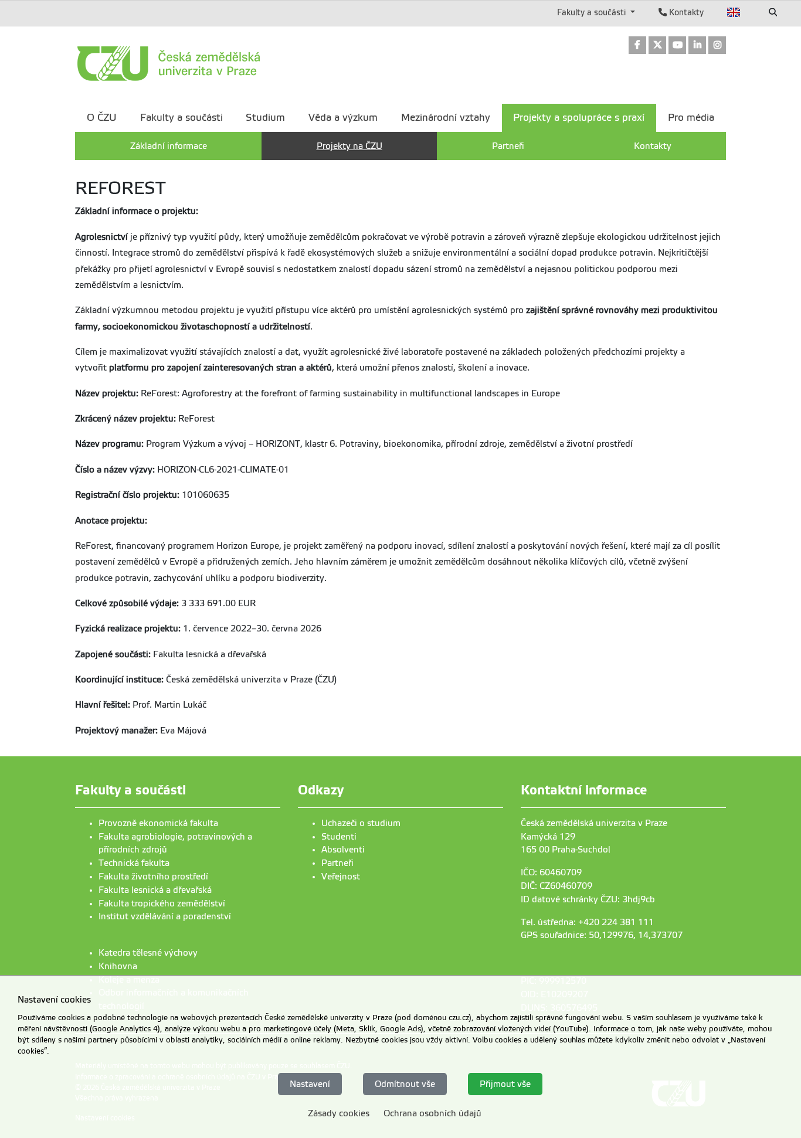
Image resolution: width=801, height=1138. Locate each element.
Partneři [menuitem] (508, 146)
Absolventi (343, 849)
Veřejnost (340, 876)
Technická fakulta (134, 863)
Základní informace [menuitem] (168, 146)
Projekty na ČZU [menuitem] (349, 146)
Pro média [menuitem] (691, 117)
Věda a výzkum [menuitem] (343, 117)
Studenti (339, 836)
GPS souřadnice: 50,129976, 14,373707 (602, 935)
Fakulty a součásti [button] (592, 12)
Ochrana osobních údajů (432, 1113)
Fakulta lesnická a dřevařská (155, 890)
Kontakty (685, 12)
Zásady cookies (338, 1113)
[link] (637, 46)
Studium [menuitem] (265, 117)
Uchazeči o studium (360, 823)
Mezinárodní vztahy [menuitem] (445, 117)
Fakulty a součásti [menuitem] (181, 117)
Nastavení (310, 1083)
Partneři (337, 863)
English (734, 12)
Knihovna (118, 966)
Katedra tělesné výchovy (148, 952)
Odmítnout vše (405, 1083)
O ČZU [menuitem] (102, 117)
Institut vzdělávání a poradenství (165, 916)
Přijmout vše (505, 1083)
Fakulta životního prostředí (153, 876)
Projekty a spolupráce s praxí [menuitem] (578, 117)
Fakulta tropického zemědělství (162, 903)
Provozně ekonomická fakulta (158, 823)
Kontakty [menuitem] (652, 146)
